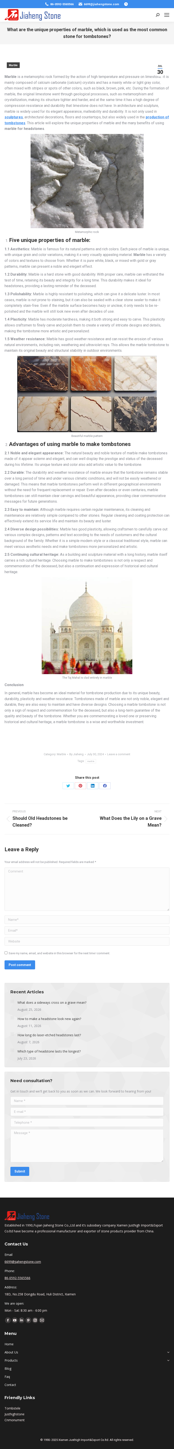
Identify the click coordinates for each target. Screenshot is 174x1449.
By (76, 754)
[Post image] (12, 1001)
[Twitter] (68, 785)
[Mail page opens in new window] (42, 1320)
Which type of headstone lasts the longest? (49, 1051)
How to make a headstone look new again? (49, 1019)
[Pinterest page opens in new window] (28, 1320)
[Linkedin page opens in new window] (21, 1320)
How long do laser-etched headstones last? (49, 1035)
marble (91, 761)
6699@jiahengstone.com (101, 4)
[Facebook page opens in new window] (8, 1320)
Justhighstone (14, 1414)
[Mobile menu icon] (166, 15)
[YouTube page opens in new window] (15, 1320)
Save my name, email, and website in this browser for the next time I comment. (59, 953)
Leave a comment (118, 754)
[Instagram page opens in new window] (35, 1320)
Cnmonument (15, 1420)
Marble (13, 65)
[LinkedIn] (92, 785)
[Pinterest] (80, 785)
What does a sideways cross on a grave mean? (51, 1002)
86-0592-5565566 (62, 4)
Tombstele (12, 1408)
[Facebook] (105, 785)
